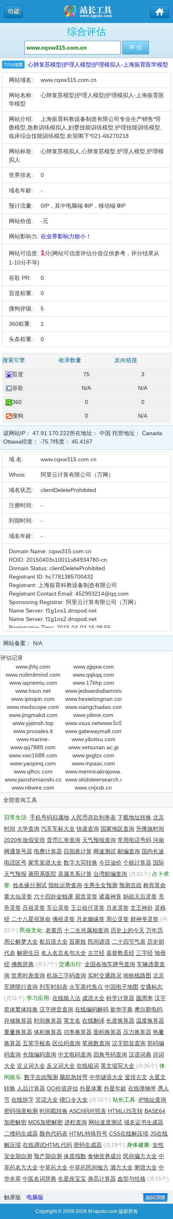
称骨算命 (154, 885)
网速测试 (104, 851)
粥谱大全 (145, 1167)
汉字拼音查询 (56, 1009)
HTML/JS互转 (125, 1111)
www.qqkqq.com (93, 674)
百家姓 (77, 941)
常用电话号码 (134, 840)
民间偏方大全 (140, 1156)
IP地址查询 (152, 1099)
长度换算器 (120, 1020)
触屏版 (12, 1197)
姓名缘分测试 (30, 885)
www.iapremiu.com (33, 682)
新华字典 (121, 1009)
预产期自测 (48, 1156)
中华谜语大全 (106, 1077)
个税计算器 (137, 862)
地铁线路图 (137, 975)
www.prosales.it (33, 731)
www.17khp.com (93, 682)
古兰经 (96, 953)
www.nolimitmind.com (33, 674)
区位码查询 (66, 1043)
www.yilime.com (93, 715)
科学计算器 (120, 998)
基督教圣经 (120, 953)
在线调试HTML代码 (47, 1145)
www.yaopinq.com (33, 763)
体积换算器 (48, 1032)
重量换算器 (18, 1032)
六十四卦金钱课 (53, 896)
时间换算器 (48, 1020)
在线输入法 (66, 998)
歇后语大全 (53, 941)
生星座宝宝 (72, 1178)
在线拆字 (22, 1099)
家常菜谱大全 (45, 862)
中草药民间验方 (89, 1167)
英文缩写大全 (117, 1066)
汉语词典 (140, 1054)
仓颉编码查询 (39, 1054)
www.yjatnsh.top (33, 723)
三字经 (144, 953)
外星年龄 (115, 1088)
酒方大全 (121, 1167)
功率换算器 (78, 1032)
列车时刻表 (53, 987)
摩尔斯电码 (148, 1009)
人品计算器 (31, 1088)
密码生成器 (88, 1145)
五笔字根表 (37, 1043)
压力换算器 (137, 1032)
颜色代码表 (53, 1133)
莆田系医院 (42, 874)
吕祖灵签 (34, 907)
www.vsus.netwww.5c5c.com (93, 723)
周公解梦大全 (21, 941)
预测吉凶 (130, 885)
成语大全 (93, 998)
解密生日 (28, 953)
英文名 (72, 1020)
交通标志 (151, 987)
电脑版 (35, 1197)
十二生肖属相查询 (86, 930)
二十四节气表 (129, 941)
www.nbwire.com (33, 787)
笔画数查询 (96, 1043)
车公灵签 (58, 907)
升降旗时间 (150, 828)
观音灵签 (86, 896)
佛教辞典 (22, 964)
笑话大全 (46, 1099)
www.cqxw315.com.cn (69, 80)
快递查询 (87, 828)
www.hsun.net (33, 691)
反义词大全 (61, 1066)
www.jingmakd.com (33, 715)
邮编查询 (128, 851)
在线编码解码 (92, 1009)
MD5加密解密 (45, 1122)
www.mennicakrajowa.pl (93, 771)
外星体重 (91, 1088)
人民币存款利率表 (93, 817)
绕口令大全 (74, 1099)
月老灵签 (117, 907)
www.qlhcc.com (33, 771)
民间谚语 (99, 941)
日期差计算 (78, 851)
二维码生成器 (21, 1133)
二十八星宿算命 (31, 919)
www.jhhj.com (33, 666)
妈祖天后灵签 (140, 896)
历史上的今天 (127, 930)
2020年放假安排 (24, 840)
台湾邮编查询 (110, 874)
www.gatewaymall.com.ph (93, 731)
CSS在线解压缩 (128, 1133)
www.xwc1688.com (33, 755)
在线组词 (87, 1066)
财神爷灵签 (144, 919)
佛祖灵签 (63, 919)
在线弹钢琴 (142, 1088)
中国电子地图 (121, 987)
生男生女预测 (100, 885)
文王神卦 (141, 907)
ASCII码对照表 (87, 1111)
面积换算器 (107, 1032)
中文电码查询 (75, 1054)
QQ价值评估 (62, 1088)
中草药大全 (53, 1167)
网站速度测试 (105, 1122)
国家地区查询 (117, 828)
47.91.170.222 (51, 433)
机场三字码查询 (66, 975)
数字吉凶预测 (41, 1077)
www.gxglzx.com (93, 755)
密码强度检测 (21, 1111)
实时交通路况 (105, 975)
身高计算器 (102, 1178)
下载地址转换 (134, 817)
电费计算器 (48, 851)
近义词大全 (31, 1066)
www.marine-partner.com (32, 739)
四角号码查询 (110, 1054)
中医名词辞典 (39, 1178)
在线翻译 (93, 1020)
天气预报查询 (99, 840)
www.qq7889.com (33, 747)
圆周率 (144, 998)
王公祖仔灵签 (88, 907)
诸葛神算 (110, 896)
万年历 (154, 930)
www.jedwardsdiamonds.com (93, 691)
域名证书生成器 (143, 1122)
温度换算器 (150, 1020)
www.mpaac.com (93, 763)
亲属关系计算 (75, 874)
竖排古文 (136, 1077)
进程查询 (75, 1122)
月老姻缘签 (90, 919)
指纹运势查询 (65, 885)
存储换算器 (18, 1020)
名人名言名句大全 (63, 953)
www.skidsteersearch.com (93, 779)
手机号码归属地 (49, 817)
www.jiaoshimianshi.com (33, 779)
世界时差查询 (28, 975)
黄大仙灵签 (18, 896)
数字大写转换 (80, 862)
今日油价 (110, 862)
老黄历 (53, 930)
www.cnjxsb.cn (93, 787)
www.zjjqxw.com (93, 666)
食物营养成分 (105, 1156)
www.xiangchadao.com (93, 707)
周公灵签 (117, 919)
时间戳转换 (53, 1111)
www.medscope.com (33, 707)
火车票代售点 (86, 987)
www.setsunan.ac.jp (93, 747)
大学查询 (28, 828)
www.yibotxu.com (93, 739)
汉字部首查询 (129, 1043)
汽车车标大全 (58, 828)
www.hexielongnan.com (93, 699)
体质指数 (75, 1156)
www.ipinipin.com (33, 699)
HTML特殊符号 (88, 1133)
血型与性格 (131, 1178)
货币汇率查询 (63, 840)
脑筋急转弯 (74, 1077)
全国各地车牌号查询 (109, 964)
